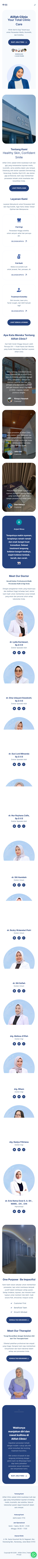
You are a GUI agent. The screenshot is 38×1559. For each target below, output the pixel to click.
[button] (34, 1555)
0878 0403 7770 (19, 1518)
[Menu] (35, 5)
